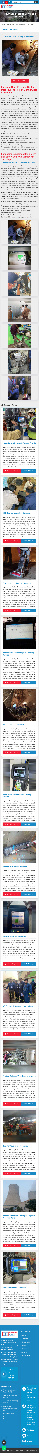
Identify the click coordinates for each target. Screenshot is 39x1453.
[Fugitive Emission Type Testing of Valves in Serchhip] (19, 1056)
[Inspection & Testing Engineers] (10, 6)
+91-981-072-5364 (31, 1394)
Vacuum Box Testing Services (15, 866)
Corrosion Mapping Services (14, 1288)
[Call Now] (4, 1437)
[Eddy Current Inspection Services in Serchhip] (19, 493)
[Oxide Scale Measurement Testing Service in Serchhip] (19, 775)
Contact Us (25, 1349)
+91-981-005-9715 (31, 1399)
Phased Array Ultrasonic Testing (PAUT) (19, 443)
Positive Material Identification (15, 936)
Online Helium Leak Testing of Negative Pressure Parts (19, 1217)
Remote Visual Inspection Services (17, 1146)
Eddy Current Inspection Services (16, 513)
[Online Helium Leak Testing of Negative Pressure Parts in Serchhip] (19, 1196)
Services (10, 24)
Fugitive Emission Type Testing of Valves (19, 1076)
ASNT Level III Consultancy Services (18, 1006)
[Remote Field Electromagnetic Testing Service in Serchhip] (19, 633)
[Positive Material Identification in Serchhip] (19, 917)
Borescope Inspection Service (15, 725)
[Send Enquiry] (4, 1442)
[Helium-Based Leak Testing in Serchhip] (19, 362)
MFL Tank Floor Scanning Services (17, 583)
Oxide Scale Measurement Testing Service (17, 795)
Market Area (26, 1355)
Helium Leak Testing (9, 1413)
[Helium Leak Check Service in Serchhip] (19, 388)
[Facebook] (3, 2)
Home (3, 24)
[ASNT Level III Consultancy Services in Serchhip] (19, 987)
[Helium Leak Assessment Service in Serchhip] (19, 336)
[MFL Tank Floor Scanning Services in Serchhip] (19, 563)
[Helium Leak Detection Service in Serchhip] (19, 232)
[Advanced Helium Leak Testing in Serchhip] (19, 310)
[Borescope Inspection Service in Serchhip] (19, 705)
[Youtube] (6, 2)
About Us (25, 1339)
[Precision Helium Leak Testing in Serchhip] (19, 284)
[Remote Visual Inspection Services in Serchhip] (19, 1126)
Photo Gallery (26, 1342)
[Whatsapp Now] (4, 1448)
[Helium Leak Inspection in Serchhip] (19, 258)
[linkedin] (9, 2)
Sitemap (24, 1352)
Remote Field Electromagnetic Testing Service (18, 654)
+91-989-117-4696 (11, 1376)
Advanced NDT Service (25, 24)
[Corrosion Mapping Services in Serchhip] (19, 1268)
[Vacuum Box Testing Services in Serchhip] (19, 847)
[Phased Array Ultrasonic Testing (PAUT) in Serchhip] (19, 424)
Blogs (24, 1345)
